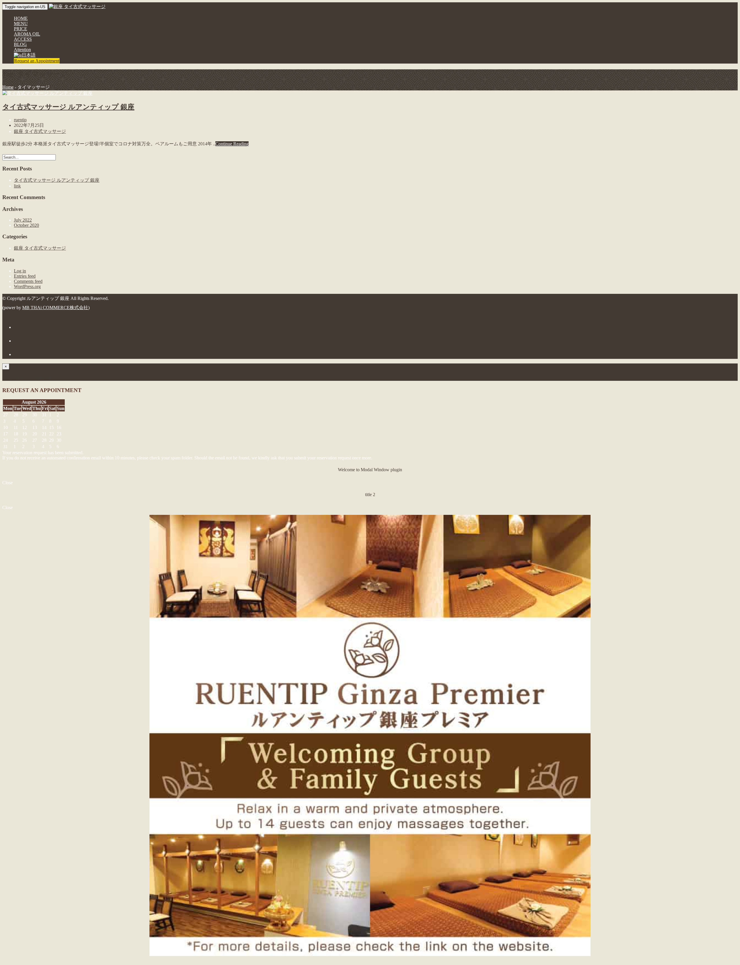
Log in (20, 270)
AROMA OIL (27, 33)
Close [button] (7, 482)
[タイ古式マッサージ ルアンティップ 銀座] (47, 93)
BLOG (20, 44)
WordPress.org (27, 286)
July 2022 (23, 220)
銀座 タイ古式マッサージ (40, 131)
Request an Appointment (36, 60)
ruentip (20, 119)
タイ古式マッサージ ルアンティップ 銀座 (68, 107)
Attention (22, 49)
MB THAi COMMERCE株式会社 (55, 307)
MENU (21, 23)
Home (8, 87)
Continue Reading (232, 143)
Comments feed (28, 281)
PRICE (20, 28)
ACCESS (23, 39)
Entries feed (25, 276)
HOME (21, 18)
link (17, 185)
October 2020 (26, 225)
